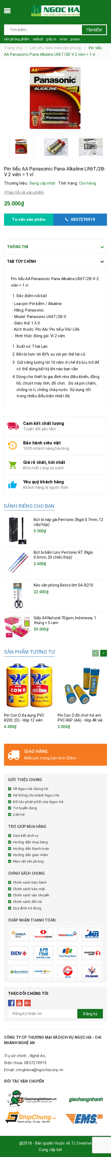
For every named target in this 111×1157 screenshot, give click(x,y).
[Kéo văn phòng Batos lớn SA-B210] (17, 596)
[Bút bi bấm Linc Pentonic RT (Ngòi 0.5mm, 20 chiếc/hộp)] (17, 563)
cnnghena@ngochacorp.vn (40, 1070)
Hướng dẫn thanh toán (31, 849)
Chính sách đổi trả (27, 902)
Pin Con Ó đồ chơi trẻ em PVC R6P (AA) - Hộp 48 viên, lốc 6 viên (82, 720)
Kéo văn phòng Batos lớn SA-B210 (63, 585)
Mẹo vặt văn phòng (28, 861)
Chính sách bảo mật (29, 889)
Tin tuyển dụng (25, 808)
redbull (38, 39)
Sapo (67, 1150)
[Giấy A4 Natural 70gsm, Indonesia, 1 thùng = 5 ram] (17, 626)
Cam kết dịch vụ (26, 836)
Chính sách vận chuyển (31, 895)
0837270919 (35, 1063)
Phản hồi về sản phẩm (24, 192)
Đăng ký (90, 1014)
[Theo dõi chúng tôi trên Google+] (27, 1003)
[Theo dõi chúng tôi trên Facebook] (11, 1003)
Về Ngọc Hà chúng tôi (30, 789)
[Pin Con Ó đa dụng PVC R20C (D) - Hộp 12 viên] (29, 685)
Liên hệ (19, 814)
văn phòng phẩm (17, 39)
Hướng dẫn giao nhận (30, 855)
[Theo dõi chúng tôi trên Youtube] (19, 1003)
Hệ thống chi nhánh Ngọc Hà (36, 795)
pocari (75, 39)
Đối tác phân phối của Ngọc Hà (38, 802)
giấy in (51, 39)
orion (63, 39)
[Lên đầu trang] (100, 1140)
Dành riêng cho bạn (29, 506)
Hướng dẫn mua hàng (30, 842)
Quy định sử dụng (27, 908)
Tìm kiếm (94, 30)
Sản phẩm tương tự (29, 652)
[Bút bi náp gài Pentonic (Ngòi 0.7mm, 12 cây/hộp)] (17, 530)
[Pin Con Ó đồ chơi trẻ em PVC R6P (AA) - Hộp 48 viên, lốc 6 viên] (82, 685)
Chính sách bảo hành (30, 882)
